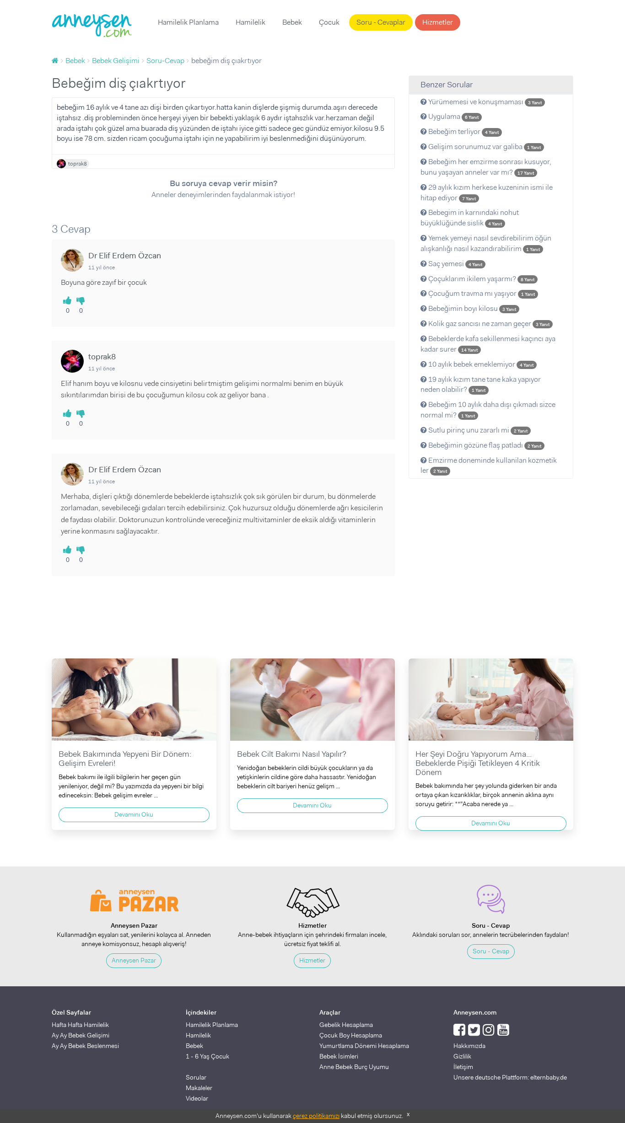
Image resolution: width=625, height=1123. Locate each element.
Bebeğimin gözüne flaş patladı (484, 445)
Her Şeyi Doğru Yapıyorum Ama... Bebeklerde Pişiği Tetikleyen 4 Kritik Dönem (477, 763)
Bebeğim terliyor (463, 131)
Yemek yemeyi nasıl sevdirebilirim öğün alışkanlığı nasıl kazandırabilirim (485, 243)
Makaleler (199, 1088)
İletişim (463, 1067)
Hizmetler (437, 22)
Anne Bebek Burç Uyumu (354, 1067)
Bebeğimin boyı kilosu (471, 308)
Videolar (197, 1098)
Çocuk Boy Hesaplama (350, 1035)
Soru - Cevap (491, 951)
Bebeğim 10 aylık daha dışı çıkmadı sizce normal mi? (487, 410)
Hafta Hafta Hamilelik (80, 1025)
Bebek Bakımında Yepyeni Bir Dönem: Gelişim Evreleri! (125, 759)
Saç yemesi (454, 263)
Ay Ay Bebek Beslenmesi (85, 1046)
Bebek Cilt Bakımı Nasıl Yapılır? (291, 754)
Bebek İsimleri (338, 1056)
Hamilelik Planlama (188, 22)
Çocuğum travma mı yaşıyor (481, 293)
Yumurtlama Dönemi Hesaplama (364, 1046)
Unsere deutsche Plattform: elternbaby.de (510, 1077)
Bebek (292, 22)
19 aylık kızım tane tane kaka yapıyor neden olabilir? (480, 384)
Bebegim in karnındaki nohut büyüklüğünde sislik (469, 218)
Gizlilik (462, 1056)
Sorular (196, 1077)
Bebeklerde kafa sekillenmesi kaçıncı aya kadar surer (487, 344)
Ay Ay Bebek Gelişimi (80, 1035)
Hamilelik (250, 22)
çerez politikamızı (316, 1116)
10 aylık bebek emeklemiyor (480, 364)
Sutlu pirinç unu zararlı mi (477, 430)
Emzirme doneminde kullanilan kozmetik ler (488, 465)
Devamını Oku (133, 814)
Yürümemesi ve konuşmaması (484, 102)
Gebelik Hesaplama (346, 1025)
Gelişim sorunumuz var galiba (484, 146)
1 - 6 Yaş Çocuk (207, 1056)
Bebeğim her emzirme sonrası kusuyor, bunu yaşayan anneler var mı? (485, 167)
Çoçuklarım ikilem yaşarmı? (480, 278)
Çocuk (329, 22)
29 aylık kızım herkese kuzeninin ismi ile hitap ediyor (486, 192)
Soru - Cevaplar (380, 22)
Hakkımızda (469, 1046)
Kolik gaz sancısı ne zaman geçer (488, 323)
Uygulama (453, 116)
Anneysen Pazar (134, 960)
